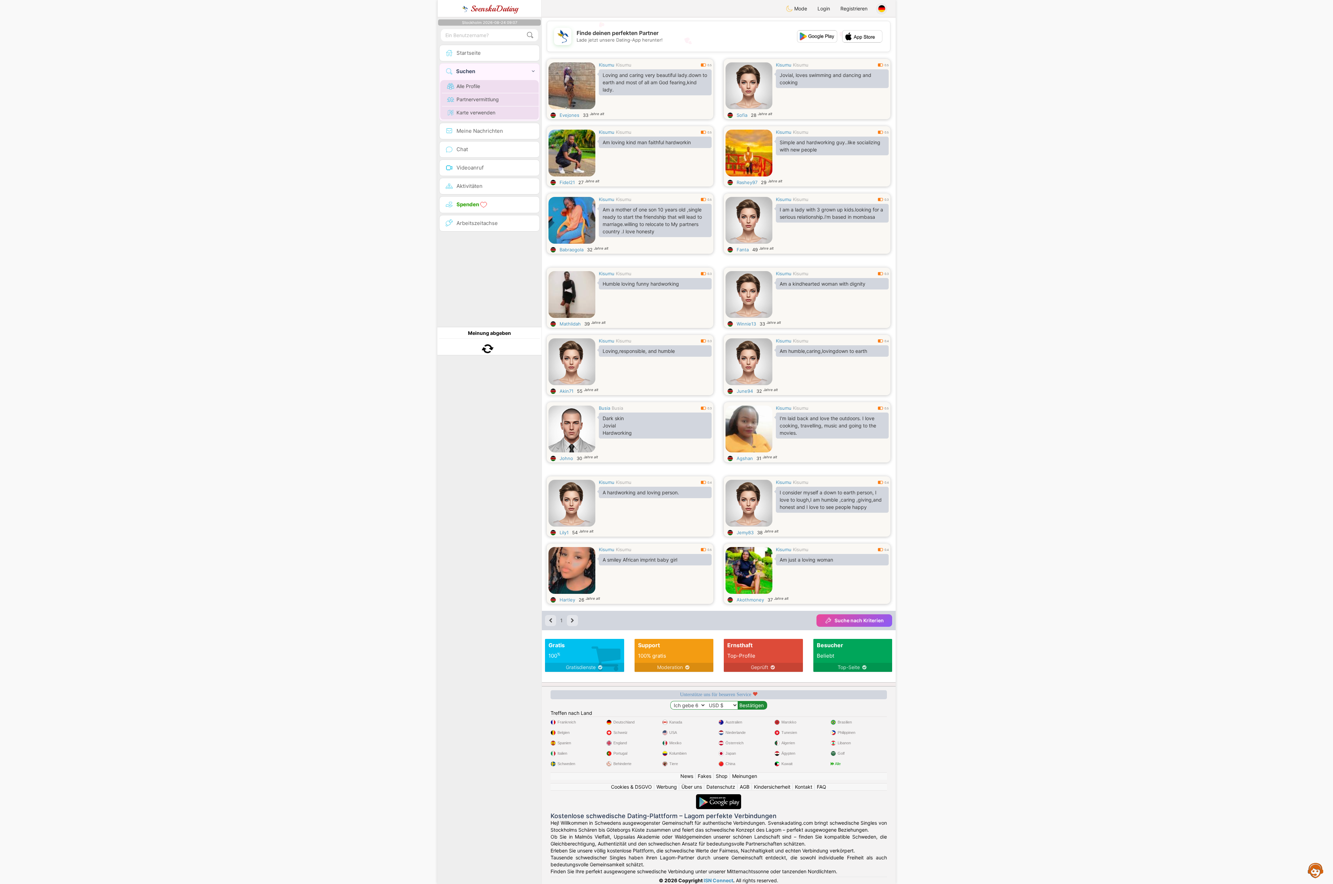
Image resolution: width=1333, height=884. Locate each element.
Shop (722, 776)
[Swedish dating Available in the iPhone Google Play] (718, 797)
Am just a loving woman (806, 560)
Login (824, 8)
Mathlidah (570, 324)
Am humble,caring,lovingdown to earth (823, 351)
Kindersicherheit (772, 787)
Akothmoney (750, 600)
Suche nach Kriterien (859, 620)
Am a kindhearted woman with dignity (822, 284)
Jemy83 (745, 532)
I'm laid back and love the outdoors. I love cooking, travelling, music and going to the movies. (828, 425)
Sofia (742, 115)
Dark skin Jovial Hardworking (617, 425)
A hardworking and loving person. (641, 492)
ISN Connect (718, 880)
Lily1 (564, 532)
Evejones (569, 115)
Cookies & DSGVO (631, 787)
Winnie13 (746, 324)
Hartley (567, 600)
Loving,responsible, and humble (639, 351)
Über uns (691, 787)
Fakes (704, 776)
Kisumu (606, 65)
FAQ (821, 787)
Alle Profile (468, 86)
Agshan (745, 458)
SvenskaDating (493, 8)
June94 (745, 391)
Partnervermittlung (477, 99)
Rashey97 (747, 182)
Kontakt (803, 787)
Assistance (1316, 870)
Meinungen (744, 776)
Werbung (666, 787)
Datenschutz (720, 787)
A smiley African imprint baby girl (640, 560)
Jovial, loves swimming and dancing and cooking (825, 78)
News (686, 776)
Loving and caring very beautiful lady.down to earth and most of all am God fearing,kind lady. (655, 82)
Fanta (743, 249)
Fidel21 (567, 182)
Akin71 (566, 391)
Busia (604, 408)
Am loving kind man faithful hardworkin (647, 142)
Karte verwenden (475, 112)
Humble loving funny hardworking (641, 284)
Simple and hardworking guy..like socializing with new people (830, 146)
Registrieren (853, 8)
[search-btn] (530, 35)
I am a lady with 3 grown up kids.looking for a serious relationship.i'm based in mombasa (831, 213)
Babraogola (572, 249)
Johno (566, 458)
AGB (744, 787)
